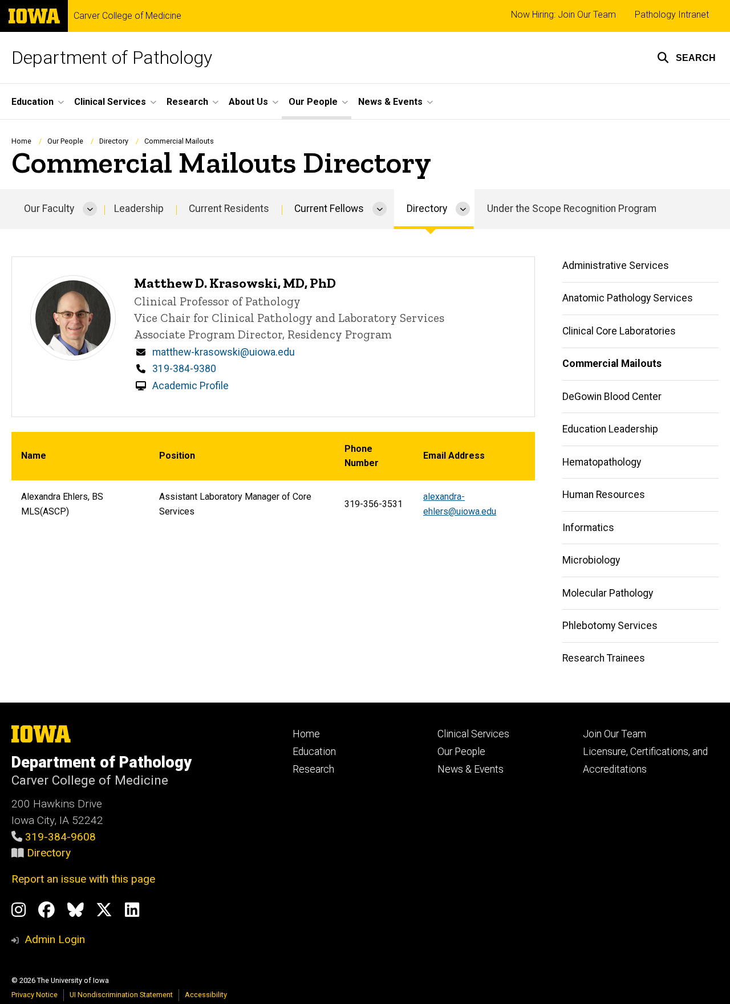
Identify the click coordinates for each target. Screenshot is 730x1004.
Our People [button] (313, 101)
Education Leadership (610, 429)
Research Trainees (603, 658)
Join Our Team (614, 734)
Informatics (588, 527)
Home (21, 141)
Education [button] (32, 101)
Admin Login (55, 939)
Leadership (139, 208)
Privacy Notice (34, 994)
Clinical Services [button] (110, 101)
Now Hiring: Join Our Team (563, 14)
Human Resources (603, 494)
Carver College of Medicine (127, 16)
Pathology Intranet (672, 14)
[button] (686, 57)
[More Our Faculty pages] (90, 209)
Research (313, 769)
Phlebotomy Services (610, 625)
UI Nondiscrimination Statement (121, 994)
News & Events (470, 769)
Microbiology (591, 560)
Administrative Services (615, 265)
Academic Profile (190, 385)
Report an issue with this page (83, 878)
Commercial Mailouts (612, 363)
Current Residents (229, 208)
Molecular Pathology (607, 593)
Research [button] (187, 101)
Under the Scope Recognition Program (571, 208)
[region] (273, 480)
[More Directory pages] (462, 209)
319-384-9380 (184, 368)
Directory (49, 852)
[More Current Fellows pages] (379, 209)
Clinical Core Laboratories (619, 331)
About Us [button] (248, 101)
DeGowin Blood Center (612, 396)
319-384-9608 (60, 836)
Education (314, 751)
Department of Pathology (111, 57)
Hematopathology (601, 462)
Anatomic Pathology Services (627, 298)
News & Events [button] (390, 101)
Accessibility (206, 994)
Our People (65, 141)
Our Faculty (49, 208)
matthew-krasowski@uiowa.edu (223, 352)
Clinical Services (473, 734)
